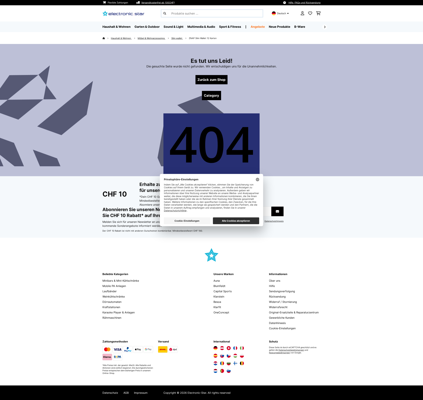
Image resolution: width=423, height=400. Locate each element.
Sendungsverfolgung (282, 291)
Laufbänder (109, 291)
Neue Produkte (279, 26)
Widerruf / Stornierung (283, 301)
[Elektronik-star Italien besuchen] (242, 348)
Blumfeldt (219, 286)
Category (211, 96)
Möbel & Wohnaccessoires (151, 38)
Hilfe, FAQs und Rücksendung (304, 2)
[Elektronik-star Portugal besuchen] (222, 371)
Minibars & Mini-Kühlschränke (120, 280)
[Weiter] (324, 26)
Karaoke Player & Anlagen (118, 312)
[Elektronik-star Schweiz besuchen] (229, 348)
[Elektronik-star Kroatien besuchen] (215, 363)
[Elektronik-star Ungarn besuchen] (235, 356)
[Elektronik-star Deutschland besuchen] (215, 348)
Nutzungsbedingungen (279, 353)
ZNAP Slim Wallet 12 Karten (203, 38)
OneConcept (221, 312)
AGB (126, 392)
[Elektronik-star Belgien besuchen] (242, 363)
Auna (216, 280)
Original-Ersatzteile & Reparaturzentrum (294, 312)
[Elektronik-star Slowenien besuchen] (229, 371)
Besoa (217, 301)
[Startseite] (106, 38)
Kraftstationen (111, 307)
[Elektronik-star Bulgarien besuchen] (229, 363)
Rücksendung (277, 296)
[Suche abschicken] (164, 13)
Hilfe (272, 286)
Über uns (274, 280)
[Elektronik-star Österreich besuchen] (222, 348)
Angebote (258, 26)
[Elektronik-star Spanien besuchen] (215, 356)
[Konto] (302, 13)
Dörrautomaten (111, 301)
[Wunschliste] (310, 13)
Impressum (141, 392)
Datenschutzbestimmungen (291, 350)
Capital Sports (222, 291)
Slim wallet (177, 38)
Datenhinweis (277, 323)
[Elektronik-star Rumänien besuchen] (222, 363)
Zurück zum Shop (211, 80)
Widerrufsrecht (278, 307)
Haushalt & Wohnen (121, 38)
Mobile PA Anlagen (114, 286)
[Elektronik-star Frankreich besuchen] (235, 348)
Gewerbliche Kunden (281, 317)
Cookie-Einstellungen (282, 328)
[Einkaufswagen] (318, 13)
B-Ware (299, 26)
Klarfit (217, 307)
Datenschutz (110, 392)
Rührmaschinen (111, 317)
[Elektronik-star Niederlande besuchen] (215, 371)
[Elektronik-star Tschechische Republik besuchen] (229, 356)
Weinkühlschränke (113, 296)
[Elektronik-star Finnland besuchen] (235, 363)
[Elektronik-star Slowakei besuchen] (222, 356)
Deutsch (281, 13)
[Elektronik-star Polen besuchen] (242, 356)
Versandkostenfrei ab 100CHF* (158, 2)
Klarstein (218, 296)
